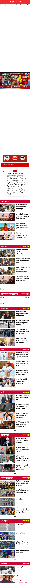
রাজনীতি (27, 5)
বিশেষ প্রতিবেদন (20, 5)
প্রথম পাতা (11, 5)
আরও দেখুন (26, 246)
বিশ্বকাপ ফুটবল (4, 5)
